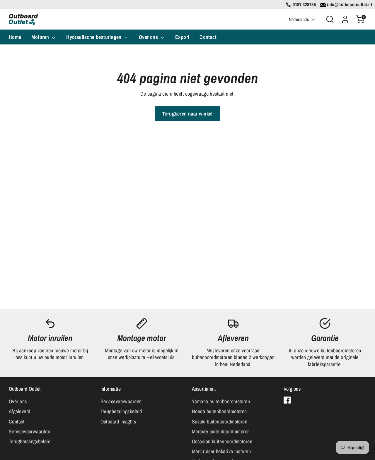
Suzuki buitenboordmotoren (219, 421)
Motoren (40, 37)
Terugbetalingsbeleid (29, 441)
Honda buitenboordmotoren (219, 411)
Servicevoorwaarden (29, 431)
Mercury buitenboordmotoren (221, 431)
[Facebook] (287, 400)
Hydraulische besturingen (94, 37)
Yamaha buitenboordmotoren (221, 401)
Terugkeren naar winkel (187, 113)
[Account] (345, 19)
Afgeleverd (19, 411)
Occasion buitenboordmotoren (222, 441)
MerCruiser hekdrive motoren (221, 451)
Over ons (149, 37)
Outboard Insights (118, 421)
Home (15, 37)
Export (182, 37)
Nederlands (299, 19)
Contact (208, 37)
